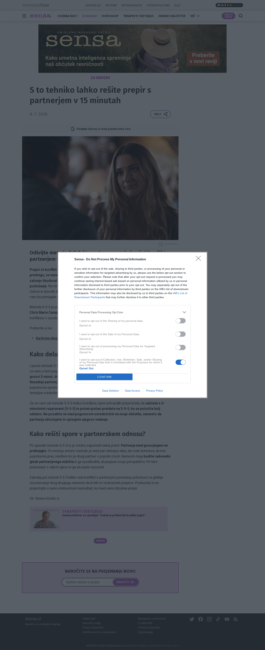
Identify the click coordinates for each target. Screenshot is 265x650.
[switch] (181, 320)
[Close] (199, 259)
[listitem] (132, 312)
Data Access (132, 390)
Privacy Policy (154, 390)
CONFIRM (104, 376)
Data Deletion (110, 390)
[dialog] (132, 325)
